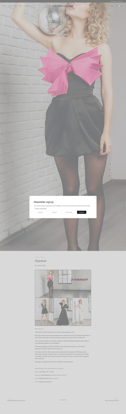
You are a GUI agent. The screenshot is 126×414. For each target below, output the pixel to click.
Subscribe (81, 212)
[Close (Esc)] (95, 197)
